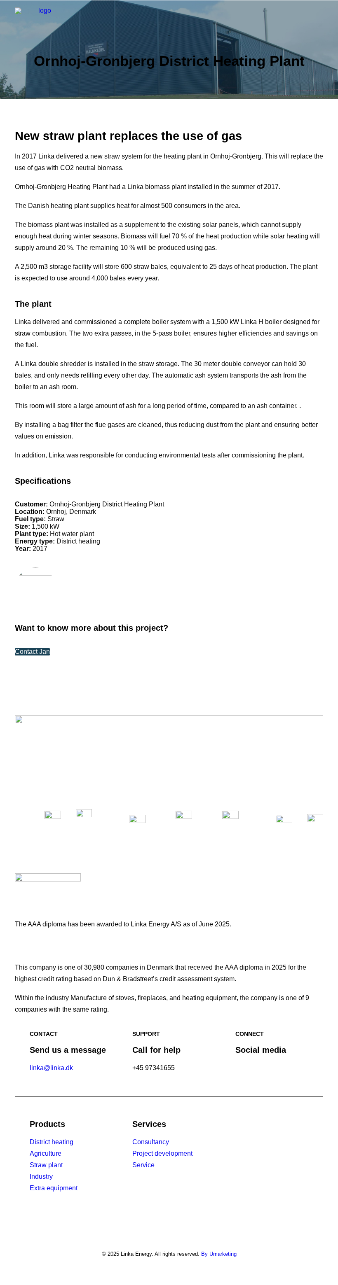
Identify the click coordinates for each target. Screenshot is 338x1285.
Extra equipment (53, 1188)
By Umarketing (219, 1254)
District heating (51, 1141)
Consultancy (150, 1141)
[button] (319, 20)
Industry (41, 1176)
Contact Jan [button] (32, 651)
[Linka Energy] (41, 19)
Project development (162, 1153)
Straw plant (46, 1164)
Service (143, 1164)
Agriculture (45, 1153)
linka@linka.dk (51, 1067)
